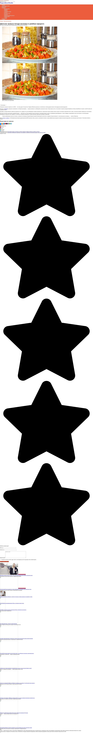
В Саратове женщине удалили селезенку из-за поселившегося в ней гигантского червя (16, 727)
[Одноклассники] (2, 123)
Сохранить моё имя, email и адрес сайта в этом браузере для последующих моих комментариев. (18, 559)
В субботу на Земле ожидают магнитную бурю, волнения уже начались (13, 609)
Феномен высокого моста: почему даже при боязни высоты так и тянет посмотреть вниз (16, 575)
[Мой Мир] (3, 123)
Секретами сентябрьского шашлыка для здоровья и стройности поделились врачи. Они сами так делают (26, 132)
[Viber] (8, 123)
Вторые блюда (7, 8)
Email (1, 549)
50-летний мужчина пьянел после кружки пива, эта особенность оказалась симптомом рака (17, 653)
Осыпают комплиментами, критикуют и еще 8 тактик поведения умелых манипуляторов (16, 638)
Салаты (5, 17)
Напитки (6, 14)
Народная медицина (6, 5)
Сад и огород (4, 18)
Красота (3, 4)
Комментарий (2, 557)
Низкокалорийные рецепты (9, 15)
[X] (6, 123)
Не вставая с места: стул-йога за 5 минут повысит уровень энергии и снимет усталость (24, 131)
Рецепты (3, 7)
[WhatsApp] (9, 123)
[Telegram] (11, 123)
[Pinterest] (5, 123)
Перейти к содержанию (4, 0)
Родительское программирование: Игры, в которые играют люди (12, 603)
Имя (1, 547)
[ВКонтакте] (0, 123)
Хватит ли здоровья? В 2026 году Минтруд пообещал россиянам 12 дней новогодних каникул (17, 683)
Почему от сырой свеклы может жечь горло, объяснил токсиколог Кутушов (14, 712)
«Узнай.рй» (6, 108)
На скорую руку (7, 13)
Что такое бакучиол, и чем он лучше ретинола (8, 623)
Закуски (5, 12)
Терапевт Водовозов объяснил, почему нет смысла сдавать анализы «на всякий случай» (16, 596)
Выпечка (6, 9)
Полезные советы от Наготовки (6, 3)
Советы (3, 19)
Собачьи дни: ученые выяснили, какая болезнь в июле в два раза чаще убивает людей (15, 668)
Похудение (4, 6)
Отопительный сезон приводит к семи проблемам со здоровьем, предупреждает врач (15, 589)
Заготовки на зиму (7, 11)
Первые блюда (7, 16)
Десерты (5, 10)
